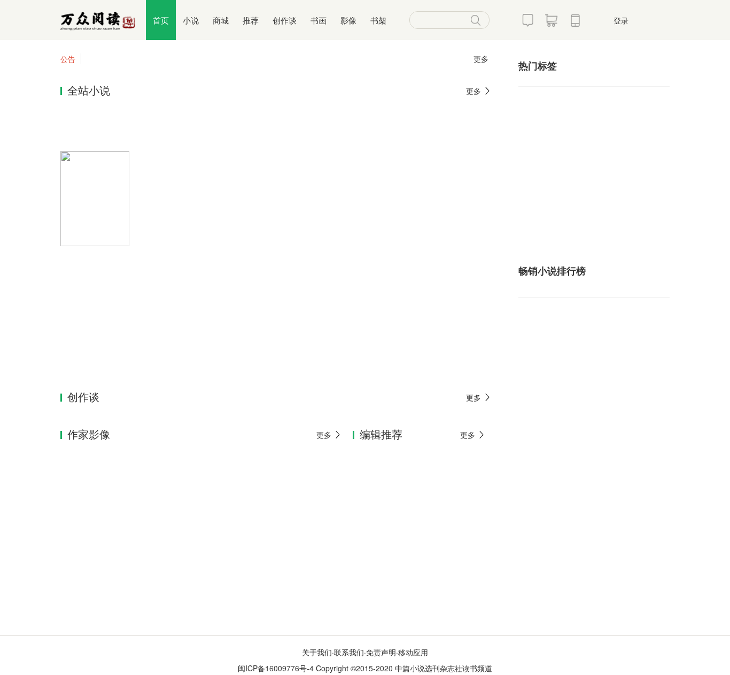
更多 (480, 58)
